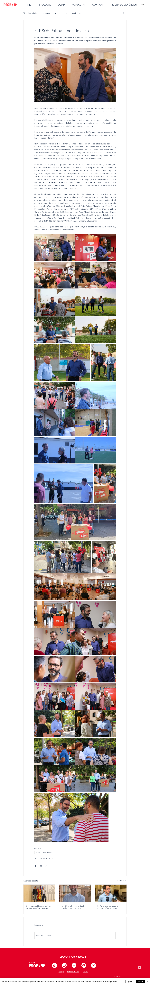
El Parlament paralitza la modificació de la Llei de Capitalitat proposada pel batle (110, 907)
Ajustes (129, 981)
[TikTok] (54, 965)
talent (56, 13)
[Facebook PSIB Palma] (74, 965)
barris (65, 13)
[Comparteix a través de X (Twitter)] (41, 866)
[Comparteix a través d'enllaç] (46, 866)
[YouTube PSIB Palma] (83, 965)
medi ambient (77, 13)
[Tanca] (147, 981)
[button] (124, 13)
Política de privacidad (110, 981)
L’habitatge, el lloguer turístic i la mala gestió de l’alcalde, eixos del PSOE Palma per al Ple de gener (38, 907)
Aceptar (140, 981)
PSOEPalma (47, 853)
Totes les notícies (30, 13)
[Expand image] (54, 247)
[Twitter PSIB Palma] (93, 965)
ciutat (38, 853)
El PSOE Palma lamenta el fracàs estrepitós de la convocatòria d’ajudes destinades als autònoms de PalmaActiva (74, 907)
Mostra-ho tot (122, 880)
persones (46, 13)
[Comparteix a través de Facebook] (35, 866)
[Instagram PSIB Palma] (64, 965)
